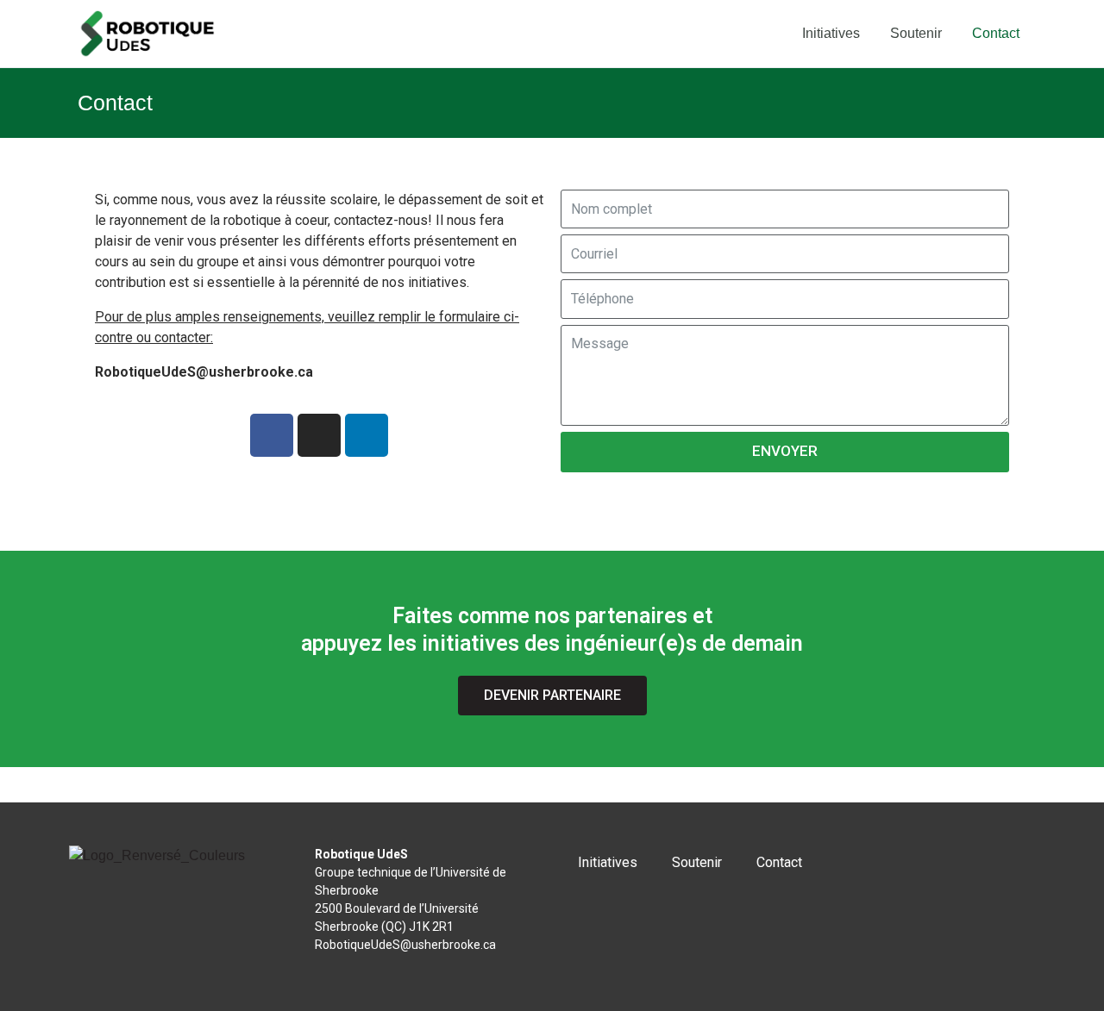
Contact (995, 33)
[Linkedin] (366, 435)
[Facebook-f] (271, 435)
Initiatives (831, 33)
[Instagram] (319, 435)
